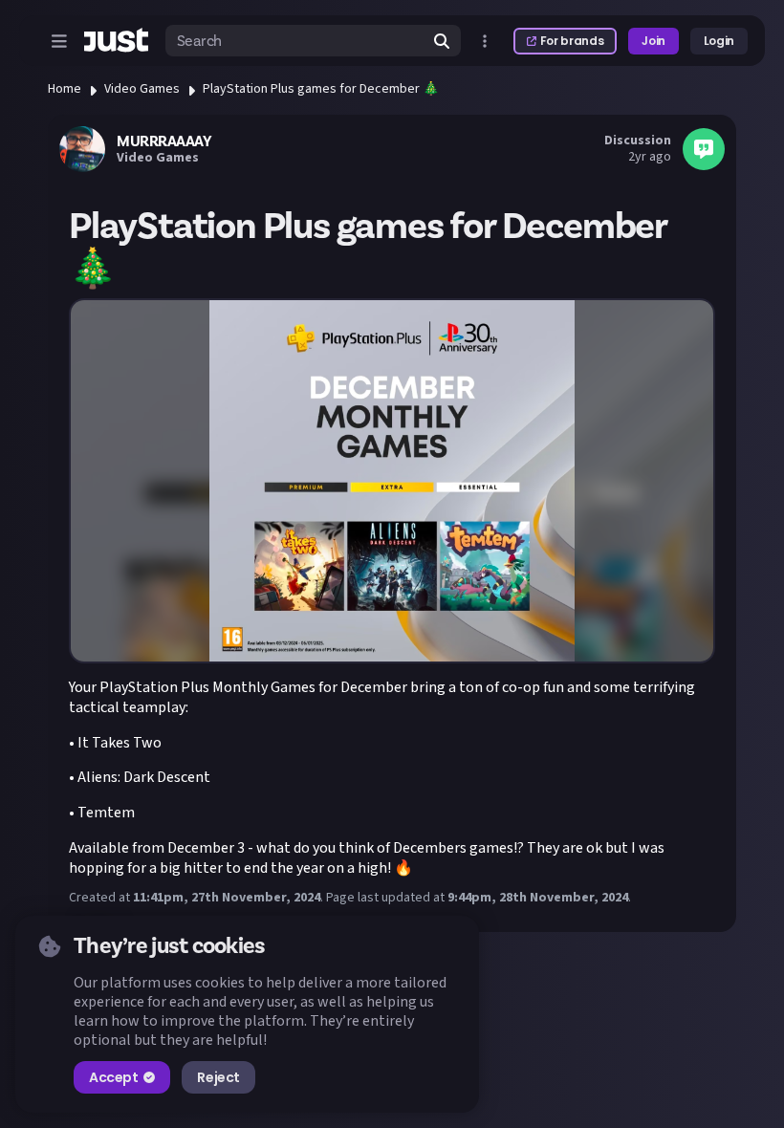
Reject (218, 1077)
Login (719, 41)
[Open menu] (59, 41)
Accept (113, 1077)
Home (64, 88)
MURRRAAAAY (164, 141)
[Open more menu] (485, 41)
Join (653, 41)
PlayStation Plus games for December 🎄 (321, 88)
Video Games (142, 88)
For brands (571, 41)
